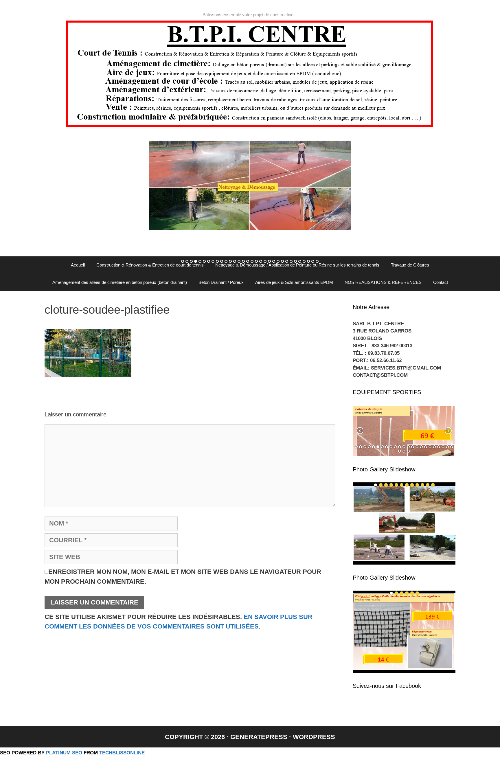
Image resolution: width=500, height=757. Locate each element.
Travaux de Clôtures (410, 264)
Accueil (78, 264)
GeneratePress (258, 737)
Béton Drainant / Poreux (221, 282)
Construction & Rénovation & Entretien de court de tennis (150, 264)
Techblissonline (122, 752)
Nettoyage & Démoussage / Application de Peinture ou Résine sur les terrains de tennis (297, 264)
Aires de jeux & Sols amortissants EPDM (294, 282)
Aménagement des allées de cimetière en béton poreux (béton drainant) (119, 282)
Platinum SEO (64, 752)
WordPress (314, 737)
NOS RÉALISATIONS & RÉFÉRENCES (383, 282)
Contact (440, 282)
